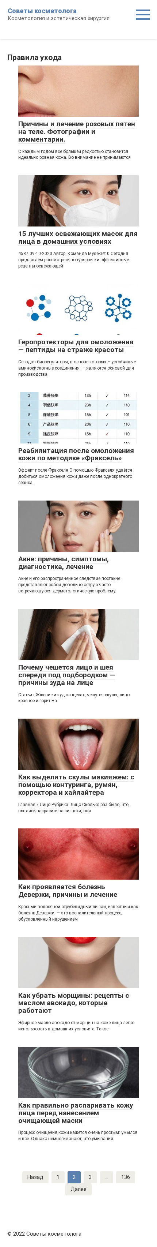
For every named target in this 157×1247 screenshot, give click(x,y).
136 (125, 1177)
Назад (35, 1177)
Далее (78, 1189)
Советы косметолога (42, 11)
